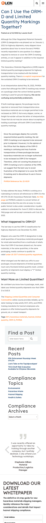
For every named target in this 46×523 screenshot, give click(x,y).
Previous (7, 449)
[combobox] (23, 417)
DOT (7, 317)
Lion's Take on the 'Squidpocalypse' (22, 364)
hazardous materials (18, 317)
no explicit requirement (32, 76)
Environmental (14, 388)
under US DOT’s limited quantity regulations (24, 254)
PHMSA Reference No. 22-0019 (16, 181)
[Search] (37, 3)
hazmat (31, 317)
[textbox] (23, 416)
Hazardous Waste (15, 391)
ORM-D (12, 320)
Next (39, 449)
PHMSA (19, 320)
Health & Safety (15, 397)
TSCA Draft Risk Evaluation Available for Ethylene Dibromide (21, 368)
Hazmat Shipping (15, 394)
